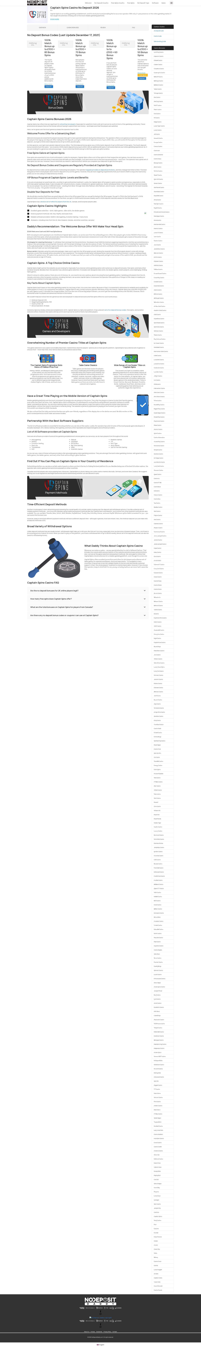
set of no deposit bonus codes (115, 310)
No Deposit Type (143, 3)
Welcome (88, 3)
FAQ (133, 27)
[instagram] (100, 1314)
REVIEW (103, 27)
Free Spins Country (117, 3)
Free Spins (130, 3)
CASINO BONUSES (73, 27)
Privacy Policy (107, 1332)
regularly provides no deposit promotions (100, 170)
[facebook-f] (100, 1312)
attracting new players (68, 124)
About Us (86, 1332)
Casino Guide (157, 36)
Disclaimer (99, 1332)
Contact (114, 1332)
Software (155, 3)
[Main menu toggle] (171, 3)
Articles (93, 1332)
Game (163, 3)
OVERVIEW (42, 27)
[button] (34, 44)
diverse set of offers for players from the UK (56, 202)
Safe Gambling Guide (160, 41)
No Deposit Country (101, 3)
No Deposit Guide (159, 31)
